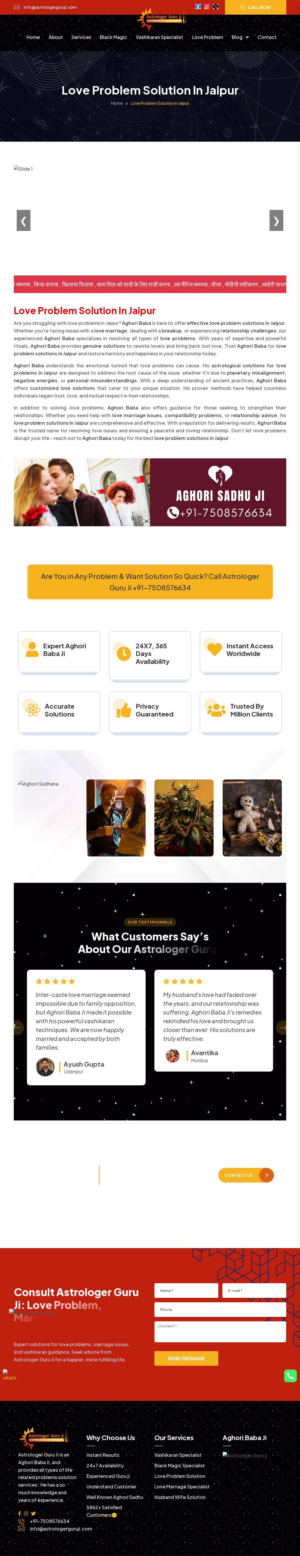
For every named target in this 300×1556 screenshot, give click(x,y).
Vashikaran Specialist (159, 37)
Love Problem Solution (179, 1476)
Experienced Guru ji (108, 1476)
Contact (267, 37)
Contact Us (239, 1175)
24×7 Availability (105, 1465)
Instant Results (102, 1455)
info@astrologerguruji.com (50, 7)
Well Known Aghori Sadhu (114, 1497)
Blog (237, 37)
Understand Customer (111, 1486)
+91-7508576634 (74, 1179)
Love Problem (207, 37)
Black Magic (113, 37)
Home (33, 37)
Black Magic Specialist (179, 1465)
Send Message (186, 1358)
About (56, 37)
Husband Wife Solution (180, 1497)
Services (81, 37)
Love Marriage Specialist (181, 1486)
